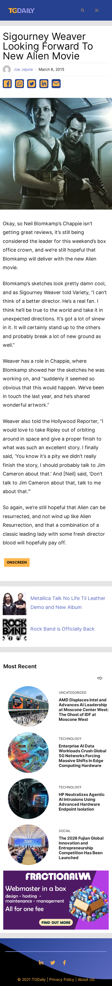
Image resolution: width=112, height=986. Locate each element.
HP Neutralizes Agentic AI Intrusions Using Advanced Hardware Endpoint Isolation (82, 802)
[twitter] (31, 83)
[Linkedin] (41, 962)
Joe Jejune (23, 69)
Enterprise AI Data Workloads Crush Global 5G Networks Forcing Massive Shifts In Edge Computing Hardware (82, 755)
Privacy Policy (61, 979)
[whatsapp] (19, 83)
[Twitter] (52, 962)
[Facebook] (64, 962)
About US (86, 979)
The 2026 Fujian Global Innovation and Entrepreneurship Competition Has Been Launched (81, 848)
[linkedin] (43, 83)
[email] (56, 83)
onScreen (17, 562)
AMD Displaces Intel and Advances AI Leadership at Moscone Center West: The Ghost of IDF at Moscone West (83, 709)
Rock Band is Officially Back (62, 629)
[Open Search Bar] (83, 10)
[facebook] (7, 83)
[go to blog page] (100, 678)
